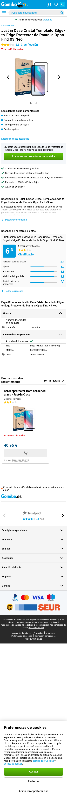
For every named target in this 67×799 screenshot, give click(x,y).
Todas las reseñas (14, 291)
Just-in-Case (8, 26)
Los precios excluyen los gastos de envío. (42, 622)
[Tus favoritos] (56, 4)
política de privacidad (43, 761)
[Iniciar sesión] (49, 4)
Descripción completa (16, 219)
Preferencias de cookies (21, 636)
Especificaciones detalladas (15, 138)
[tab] (31, 103)
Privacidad (38, 633)
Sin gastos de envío (20, 460)
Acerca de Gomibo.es (21, 633)
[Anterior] (8, 77)
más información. (36, 627)
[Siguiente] (58, 77)
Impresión (50, 633)
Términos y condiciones (45, 636)
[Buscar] (61, 12)
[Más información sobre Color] (3, 354)
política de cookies (13, 763)
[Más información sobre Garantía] (3, 327)
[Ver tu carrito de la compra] (62, 4)
